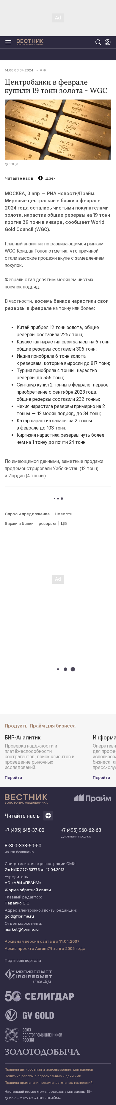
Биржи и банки (19, 523)
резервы (47, 523)
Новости (64, 513)
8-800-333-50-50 (23, 848)
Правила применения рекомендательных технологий (49, 1082)
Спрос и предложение (27, 513)
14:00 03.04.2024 (19, 70)
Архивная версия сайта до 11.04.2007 (42, 941)
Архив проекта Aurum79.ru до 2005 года (45, 948)
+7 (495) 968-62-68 (81, 833)
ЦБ (64, 523)
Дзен (50, 178)
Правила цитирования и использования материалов (49, 1069)
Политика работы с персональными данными (43, 1076)
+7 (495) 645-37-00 (24, 830)
